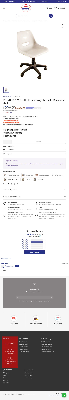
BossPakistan (7, 96)
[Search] (51, 16)
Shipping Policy (29, 373)
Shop (9, 21)
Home (4, 21)
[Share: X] (12, 184)
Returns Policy (11, 149)
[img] (5, 263)
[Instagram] (61, 394)
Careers (5, 377)
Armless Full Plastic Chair (47, 351)
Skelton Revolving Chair (47, 346)
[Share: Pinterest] (15, 184)
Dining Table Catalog (46, 344)
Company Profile (23, 344)
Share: (5, 183)
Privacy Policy (28, 375)
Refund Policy (28, 377)
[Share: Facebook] (9, 184)
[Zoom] (62, 25)
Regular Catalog (23, 346)
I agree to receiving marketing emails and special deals (36, 301)
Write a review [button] (34, 252)
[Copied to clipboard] (17, 184)
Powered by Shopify (29, 394)
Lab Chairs (14, 21)
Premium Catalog (23, 349)
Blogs (4, 375)
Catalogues (6, 373)
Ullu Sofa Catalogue (46, 341)
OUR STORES (62, 1)
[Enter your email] (51, 297)
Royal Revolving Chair (46, 349)
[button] (7, 106)
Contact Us (6, 382)
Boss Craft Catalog (24, 351)
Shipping (5, 110)
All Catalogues (23, 341)
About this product (10, 190)
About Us (5, 380)
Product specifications (11, 197)
